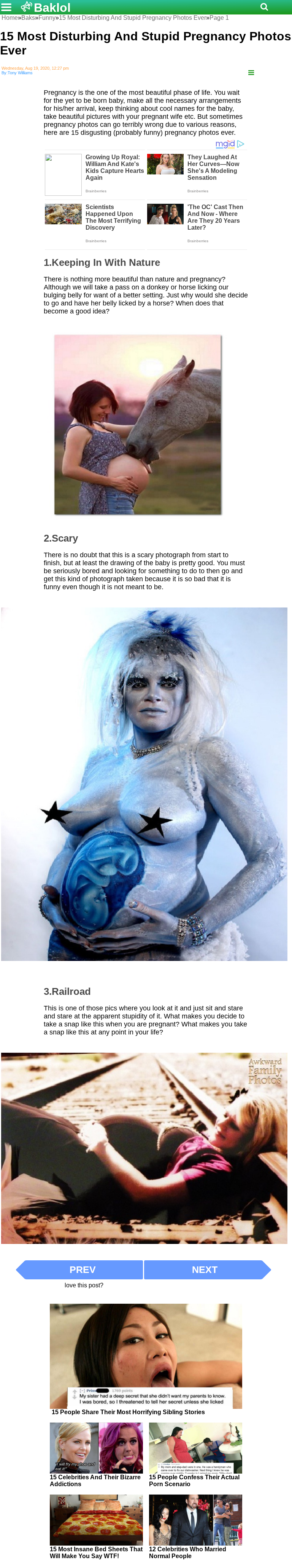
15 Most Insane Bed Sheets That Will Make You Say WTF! (96, 1552)
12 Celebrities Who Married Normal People (187, 1552)
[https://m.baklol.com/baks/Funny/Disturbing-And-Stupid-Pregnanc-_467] (251, 72)
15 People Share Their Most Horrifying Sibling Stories (128, 1412)
